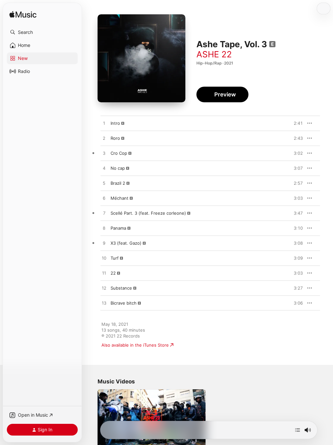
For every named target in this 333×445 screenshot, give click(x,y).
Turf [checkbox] (115, 258)
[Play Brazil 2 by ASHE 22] (104, 183)
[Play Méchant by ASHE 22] (104, 198)
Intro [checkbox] (115, 123)
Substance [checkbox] (121, 288)
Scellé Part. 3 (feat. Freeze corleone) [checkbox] (148, 213)
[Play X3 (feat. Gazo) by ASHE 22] (104, 243)
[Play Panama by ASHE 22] (104, 228)
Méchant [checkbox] (119, 198)
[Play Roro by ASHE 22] (104, 138)
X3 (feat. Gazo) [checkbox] (126, 243)
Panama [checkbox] (118, 228)
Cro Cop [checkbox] (119, 153)
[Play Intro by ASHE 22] (104, 123)
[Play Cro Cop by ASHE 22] (104, 153)
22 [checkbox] (113, 273)
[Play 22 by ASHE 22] (104, 273)
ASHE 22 (214, 54)
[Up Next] (297, 430)
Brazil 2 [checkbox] (118, 183)
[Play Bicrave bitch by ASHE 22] (104, 303)
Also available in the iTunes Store (135, 345)
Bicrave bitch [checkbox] (124, 303)
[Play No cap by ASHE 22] (104, 168)
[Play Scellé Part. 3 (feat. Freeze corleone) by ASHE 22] (104, 213)
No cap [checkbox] (118, 168)
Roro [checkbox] (115, 138)
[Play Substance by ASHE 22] (104, 288)
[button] (42, 32)
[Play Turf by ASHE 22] (104, 258)
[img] (22, 15)
